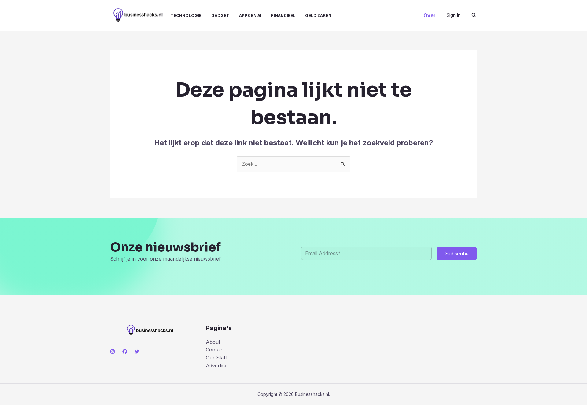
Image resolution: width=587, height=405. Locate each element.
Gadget (220, 15)
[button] (429, 15)
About (213, 342)
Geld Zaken (318, 15)
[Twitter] (137, 351)
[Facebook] (124, 351)
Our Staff (216, 358)
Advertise (216, 365)
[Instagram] (112, 351)
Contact (215, 350)
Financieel (283, 15)
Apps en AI (250, 15)
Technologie (186, 15)
